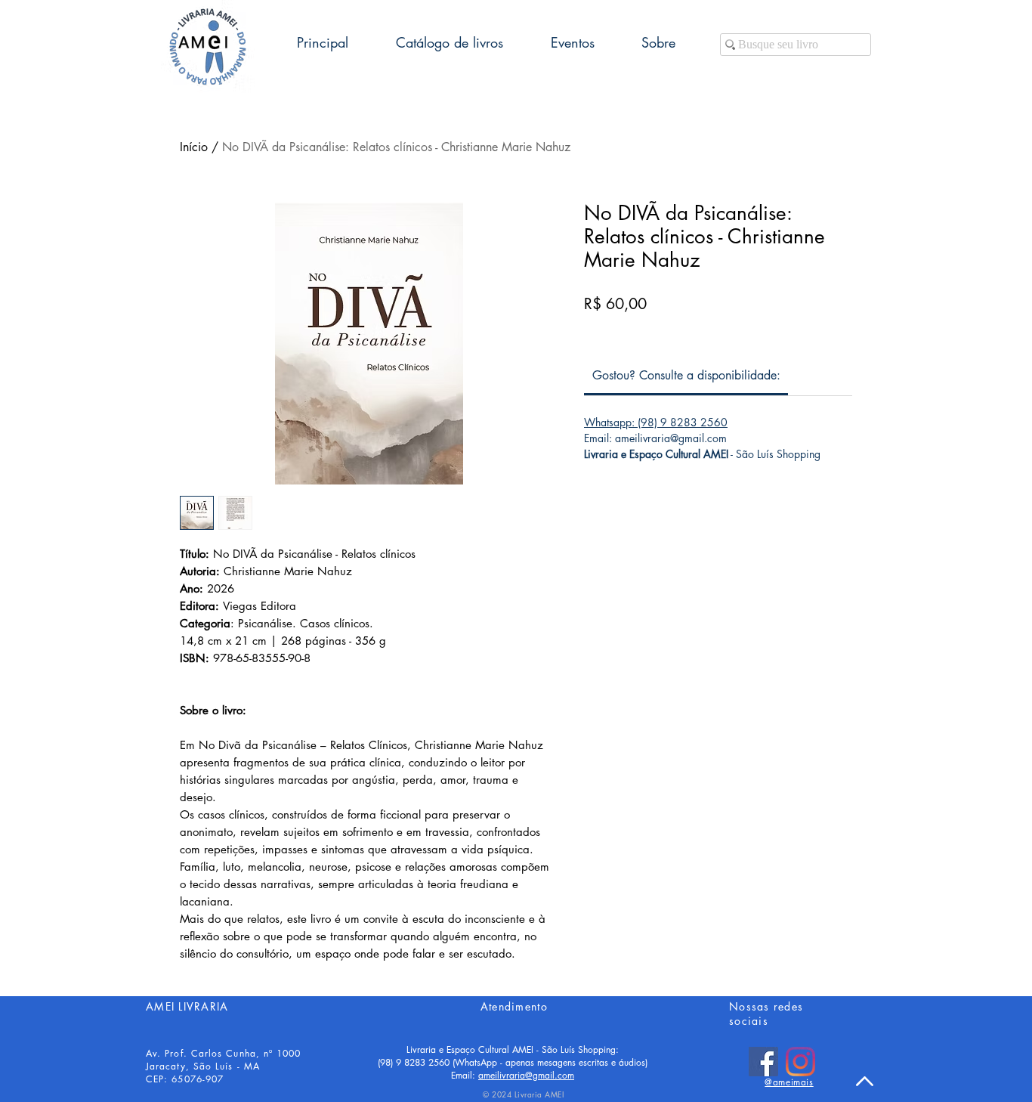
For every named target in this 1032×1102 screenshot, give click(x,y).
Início (194, 147)
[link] (686, 375)
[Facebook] (763, 1061)
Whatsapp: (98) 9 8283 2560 (656, 422)
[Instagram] (800, 1061)
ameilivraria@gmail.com (526, 1075)
